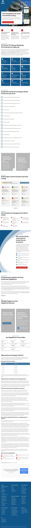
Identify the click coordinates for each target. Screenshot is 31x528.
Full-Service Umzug (24, 488)
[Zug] (5, 348)
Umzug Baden (23, 497)
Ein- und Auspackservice (4, 503)
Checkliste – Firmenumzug (25, 512)
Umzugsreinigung (24, 492)
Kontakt (13, 487)
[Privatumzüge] (5, 61)
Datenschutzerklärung (23, 526)
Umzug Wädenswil (24, 502)
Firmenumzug (23, 487)
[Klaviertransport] (5, 75)
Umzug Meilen (23, 500)
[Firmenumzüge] (15, 61)
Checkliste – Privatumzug (24, 511)
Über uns (13, 486)
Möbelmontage (3, 498)
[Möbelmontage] (25, 75)
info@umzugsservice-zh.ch (5, 494)
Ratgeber (13, 488)
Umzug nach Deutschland (15, 511)
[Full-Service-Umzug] (25, 82)
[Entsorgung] (15, 68)
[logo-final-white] (3, 0)
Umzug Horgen (23, 499)
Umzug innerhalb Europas (14, 510)
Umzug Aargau (3, 510)
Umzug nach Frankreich (14, 513)
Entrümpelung (13, 497)
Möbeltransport (23, 490)
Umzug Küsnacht (24, 498)
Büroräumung (13, 501)
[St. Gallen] (25, 345)
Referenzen (13, 489)
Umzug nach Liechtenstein (15, 515)
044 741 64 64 (23, 328)
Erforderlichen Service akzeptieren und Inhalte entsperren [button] (24, 472)
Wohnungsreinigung (14, 504)
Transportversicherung (24, 509)
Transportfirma (13, 491)
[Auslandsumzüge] (25, 61)
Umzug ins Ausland (14, 509)
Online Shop (3, 502)
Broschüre (23, 513)
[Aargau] (15, 341)
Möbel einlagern (3, 505)
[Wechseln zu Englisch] (29, 2)
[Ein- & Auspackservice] (15, 75)
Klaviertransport (23, 491)
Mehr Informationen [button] (11, 472)
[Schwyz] (15, 348)
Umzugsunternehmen (14, 490)
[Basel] (5, 341)
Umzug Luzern (3, 514)
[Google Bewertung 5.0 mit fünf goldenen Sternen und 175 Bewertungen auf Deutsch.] (26, 19)
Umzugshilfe (3, 504)
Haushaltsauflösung (14, 500)
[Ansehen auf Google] (3, 187)
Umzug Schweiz (3, 509)
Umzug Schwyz (3, 511)
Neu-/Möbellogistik (24, 493)
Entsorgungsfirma (14, 498)
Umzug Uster (23, 501)
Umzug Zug (3, 513)
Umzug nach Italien (14, 514)
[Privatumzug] (8, 162)
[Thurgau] (25, 341)
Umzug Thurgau (3, 512)
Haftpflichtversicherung (24, 510)
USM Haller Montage (4, 499)
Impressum (19, 526)
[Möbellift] (5, 82)
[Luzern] (5, 345)
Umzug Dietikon (23, 503)
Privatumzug (23, 486)
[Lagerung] (25, 68)
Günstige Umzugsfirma (4, 497)
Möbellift (3, 501)
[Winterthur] (15, 345)
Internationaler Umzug (24, 489)
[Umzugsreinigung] (5, 68)
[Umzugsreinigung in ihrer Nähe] (23, 162)
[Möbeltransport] (15, 82)
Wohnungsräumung (14, 499)
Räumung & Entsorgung (4, 500)
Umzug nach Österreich (14, 512)
